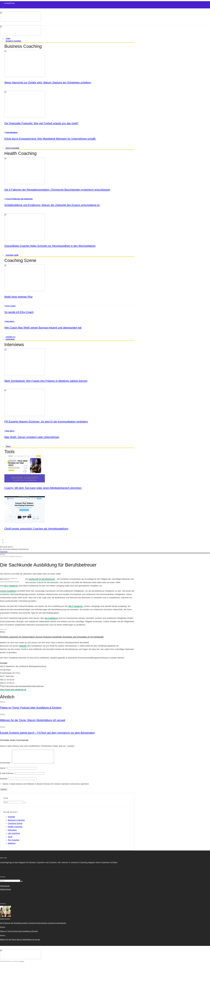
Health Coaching (12, 148)
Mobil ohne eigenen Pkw (18, 296)
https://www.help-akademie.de (13, 690)
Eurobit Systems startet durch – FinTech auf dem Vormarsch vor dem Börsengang (47, 732)
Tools (8, 446)
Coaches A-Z (10, 984)
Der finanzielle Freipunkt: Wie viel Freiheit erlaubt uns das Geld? (41, 123)
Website (23, 646)
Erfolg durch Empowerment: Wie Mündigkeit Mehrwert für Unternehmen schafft (50, 138)
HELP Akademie (11, 586)
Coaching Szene (12, 255)
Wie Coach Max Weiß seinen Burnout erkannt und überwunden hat (42, 327)
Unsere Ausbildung (8, 591)
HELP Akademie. (75, 606)
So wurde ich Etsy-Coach (19, 312)
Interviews (10, 339)
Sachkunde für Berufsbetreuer (42, 579)
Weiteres (2, 554)
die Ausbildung (51, 618)
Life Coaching (14, 833)
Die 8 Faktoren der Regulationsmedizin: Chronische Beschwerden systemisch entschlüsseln (57, 189)
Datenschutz (5, 889)
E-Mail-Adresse (7, 773)
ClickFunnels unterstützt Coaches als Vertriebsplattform (36, 528)
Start (6, 970)
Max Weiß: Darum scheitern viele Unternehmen (31, 437)
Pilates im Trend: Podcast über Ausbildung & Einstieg (30, 707)
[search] (25, 802)
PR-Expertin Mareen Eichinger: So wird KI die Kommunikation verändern (46, 421)
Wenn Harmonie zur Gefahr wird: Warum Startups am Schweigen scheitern (47, 82)
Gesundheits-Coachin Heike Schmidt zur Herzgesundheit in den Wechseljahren (49, 245)
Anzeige (11, 817)
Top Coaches (13, 840)
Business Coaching (13, 41)
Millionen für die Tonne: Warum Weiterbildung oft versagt (32, 720)
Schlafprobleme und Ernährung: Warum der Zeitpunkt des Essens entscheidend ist (52, 205)
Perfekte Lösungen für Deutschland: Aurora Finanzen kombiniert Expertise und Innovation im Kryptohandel (51, 637)
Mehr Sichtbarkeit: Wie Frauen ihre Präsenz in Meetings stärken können (45, 380)
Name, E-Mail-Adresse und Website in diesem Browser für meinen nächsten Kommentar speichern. (46, 784)
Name (3, 768)
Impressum (5, 886)
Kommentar (5, 763)
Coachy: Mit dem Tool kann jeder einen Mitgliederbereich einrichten (42, 487)
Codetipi (21, 961)
